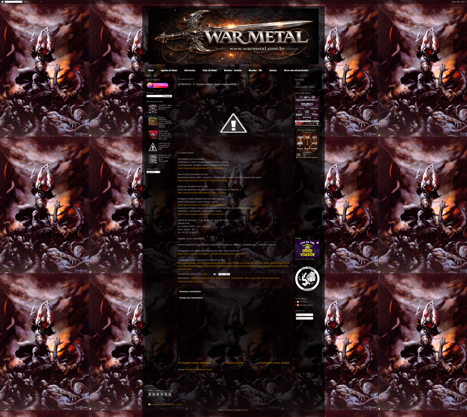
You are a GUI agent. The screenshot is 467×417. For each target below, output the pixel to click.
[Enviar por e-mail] (219, 274)
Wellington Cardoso (306, 305)
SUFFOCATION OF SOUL (190, 281)
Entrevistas (189, 70)
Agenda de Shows (169, 70)
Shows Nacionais (270, 278)
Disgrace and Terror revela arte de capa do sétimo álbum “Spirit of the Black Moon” (165, 135)
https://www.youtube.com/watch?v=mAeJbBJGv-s (202, 168)
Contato (273, 70)
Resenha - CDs (255, 70)
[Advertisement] (313, 197)
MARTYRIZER (223, 278)
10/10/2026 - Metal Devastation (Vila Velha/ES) (165, 107)
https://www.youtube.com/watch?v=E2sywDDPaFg (202, 180)
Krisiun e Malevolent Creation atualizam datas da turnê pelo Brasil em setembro (165, 122)
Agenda (194, 278)
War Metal (302, 302)
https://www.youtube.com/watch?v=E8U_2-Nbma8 (202, 192)
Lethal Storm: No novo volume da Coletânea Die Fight (164, 146)
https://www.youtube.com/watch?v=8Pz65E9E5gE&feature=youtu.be (211, 254)
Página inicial (234, 362)
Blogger (245, 410)
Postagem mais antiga (274, 362)
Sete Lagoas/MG (253, 278)
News (151, 70)
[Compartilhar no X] (224, 274)
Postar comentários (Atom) (199, 369)
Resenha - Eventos (233, 70)
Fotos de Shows (210, 70)
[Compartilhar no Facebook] (226, 274)
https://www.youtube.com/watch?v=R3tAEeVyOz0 (202, 205)
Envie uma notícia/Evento (296, 70)
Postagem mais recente (194, 362)
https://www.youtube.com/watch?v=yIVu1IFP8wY (201, 214)
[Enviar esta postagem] (214, 274)
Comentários (302, 318)
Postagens (302, 315)
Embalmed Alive (207, 278)
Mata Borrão (237, 278)
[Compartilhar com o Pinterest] (229, 274)
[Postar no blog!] (222, 274)
